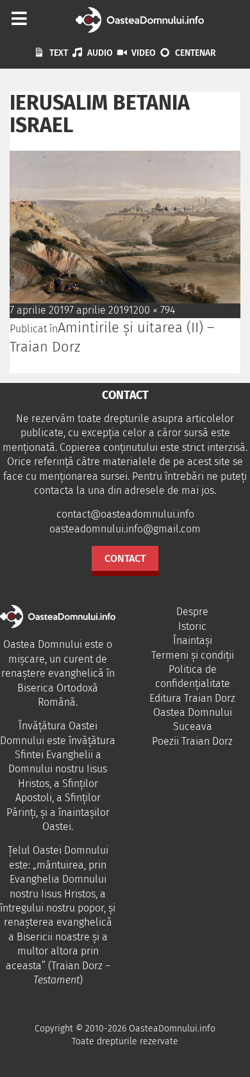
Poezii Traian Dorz (192, 741)
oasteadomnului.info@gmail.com (125, 529)
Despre (192, 612)
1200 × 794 (152, 310)
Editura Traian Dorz (192, 698)
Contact (125, 558)
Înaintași (192, 640)
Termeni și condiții (192, 655)
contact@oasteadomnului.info (125, 514)
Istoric (192, 626)
